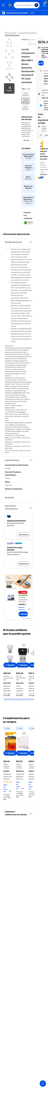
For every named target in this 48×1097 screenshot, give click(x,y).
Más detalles (9, 497)
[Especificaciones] (30, 460)
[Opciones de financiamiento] (30, 507)
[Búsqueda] (36, 5)
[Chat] (43, 1083)
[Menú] (4, 5)
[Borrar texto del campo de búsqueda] (33, 5)
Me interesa (23, 535)
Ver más (26, 140)
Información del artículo (16, 234)
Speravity (24, 39)
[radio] (25, 94)
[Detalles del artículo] (30, 242)
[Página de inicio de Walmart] (10, 5)
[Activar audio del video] (29, 578)
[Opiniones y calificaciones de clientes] (30, 813)
